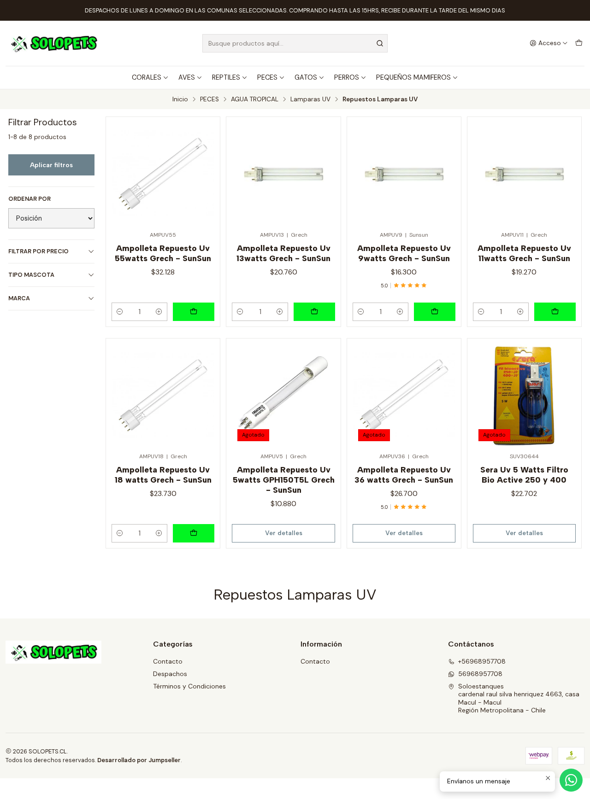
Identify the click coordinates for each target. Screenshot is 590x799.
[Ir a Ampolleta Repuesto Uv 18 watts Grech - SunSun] (163, 395)
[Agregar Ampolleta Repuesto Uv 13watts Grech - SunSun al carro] (314, 312)
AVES (186, 77)
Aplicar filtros (51, 165)
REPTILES (226, 77)
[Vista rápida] (203, 171)
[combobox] (295, 43)
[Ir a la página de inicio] (53, 43)
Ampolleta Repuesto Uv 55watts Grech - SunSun (163, 253)
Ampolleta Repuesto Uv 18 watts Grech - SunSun (163, 474)
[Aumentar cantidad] (159, 312)
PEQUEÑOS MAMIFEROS (413, 77)
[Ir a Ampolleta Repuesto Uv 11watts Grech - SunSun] (524, 173)
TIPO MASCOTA (31, 275)
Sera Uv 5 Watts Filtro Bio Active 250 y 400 (524, 474)
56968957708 (480, 674)
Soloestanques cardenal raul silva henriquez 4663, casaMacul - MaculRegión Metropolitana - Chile (518, 698)
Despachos (170, 674)
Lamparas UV (310, 99)
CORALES (146, 77)
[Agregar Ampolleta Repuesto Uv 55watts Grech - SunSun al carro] (193, 312)
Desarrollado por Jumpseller (139, 760)
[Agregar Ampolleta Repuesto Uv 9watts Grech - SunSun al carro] (434, 312)
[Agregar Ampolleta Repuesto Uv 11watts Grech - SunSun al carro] (555, 312)
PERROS (346, 77)
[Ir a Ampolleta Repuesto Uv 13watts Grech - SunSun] (283, 173)
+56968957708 (482, 661)
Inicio (180, 99)
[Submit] (380, 43)
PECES (267, 77)
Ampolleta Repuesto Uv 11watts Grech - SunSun (524, 253)
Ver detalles (283, 533)
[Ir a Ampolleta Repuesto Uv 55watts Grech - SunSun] (163, 173)
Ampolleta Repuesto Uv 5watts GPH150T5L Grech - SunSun (284, 480)
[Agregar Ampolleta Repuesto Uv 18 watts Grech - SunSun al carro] (193, 533)
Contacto (168, 661)
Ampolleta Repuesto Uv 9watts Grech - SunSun (404, 253)
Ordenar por (29, 199)
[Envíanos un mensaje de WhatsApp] (571, 780)
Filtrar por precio (38, 251)
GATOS (306, 77)
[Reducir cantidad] (120, 312)
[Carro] (578, 43)
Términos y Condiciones (189, 686)
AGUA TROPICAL (254, 99)
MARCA (19, 298)
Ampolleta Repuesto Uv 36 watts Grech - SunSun (403, 474)
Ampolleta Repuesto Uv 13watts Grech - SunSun (283, 253)
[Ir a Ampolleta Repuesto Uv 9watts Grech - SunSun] (404, 173)
